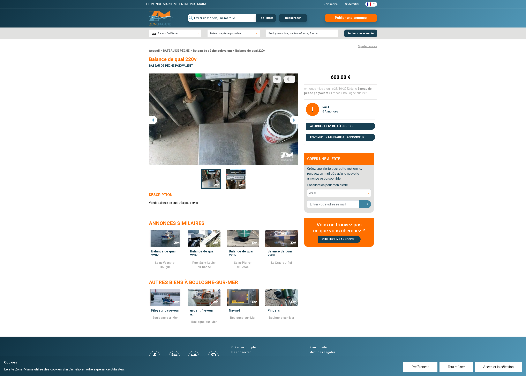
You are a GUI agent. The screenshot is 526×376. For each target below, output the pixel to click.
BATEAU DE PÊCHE (176, 50)
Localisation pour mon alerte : (328, 185)
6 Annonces (330, 111)
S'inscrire (331, 4)
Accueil (154, 50)
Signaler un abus (367, 46)
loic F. (326, 107)
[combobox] (175, 33)
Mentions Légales (322, 352)
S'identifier (352, 4)
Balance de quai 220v (250, 50)
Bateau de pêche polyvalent (212, 50)
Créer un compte (243, 347)
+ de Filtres (265, 17)
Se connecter (241, 352)
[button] (371, 4)
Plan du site (318, 347)
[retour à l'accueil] (161, 18)
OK (366, 204)
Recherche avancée (360, 33)
